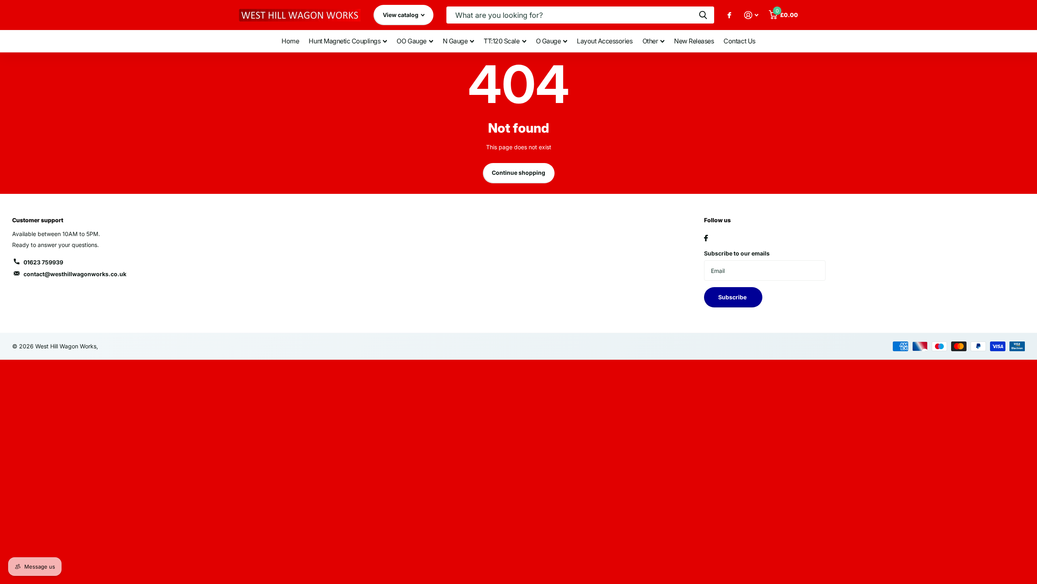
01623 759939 (43, 262)
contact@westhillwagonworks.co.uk (74, 274)
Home (290, 41)
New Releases (694, 41)
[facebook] (706, 238)
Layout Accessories (604, 41)
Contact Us (739, 41)
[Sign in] (751, 15)
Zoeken (703, 15)
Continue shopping (518, 172)
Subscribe (733, 297)
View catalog (401, 14)
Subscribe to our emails (737, 253)
